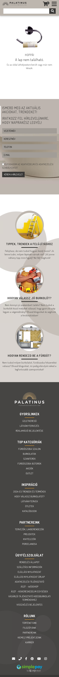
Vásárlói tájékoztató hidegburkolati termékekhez (29, 598)
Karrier (29, 642)
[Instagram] (45, 658)
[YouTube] (39, 658)
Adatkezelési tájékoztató (29, 581)
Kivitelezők (29, 539)
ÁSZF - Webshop (29, 586)
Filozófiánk (29, 627)
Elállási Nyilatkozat (29, 572)
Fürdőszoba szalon (29, 449)
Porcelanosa (29, 544)
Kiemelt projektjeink (29, 637)
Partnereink (29, 632)
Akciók (29, 468)
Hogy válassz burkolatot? (29, 496)
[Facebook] (26, 658)
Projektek (29, 534)
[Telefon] (20, 658)
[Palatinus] (54, 4)
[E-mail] (14, 658)
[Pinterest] (32, 658)
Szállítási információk (29, 567)
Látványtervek (29, 501)
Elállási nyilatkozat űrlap (29, 576)
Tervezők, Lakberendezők (29, 529)
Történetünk (29, 622)
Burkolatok (29, 453)
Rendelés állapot (29, 562)
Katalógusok (29, 511)
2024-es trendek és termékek (29, 491)
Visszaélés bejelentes (30, 604)
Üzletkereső (29, 421)
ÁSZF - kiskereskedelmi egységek (29, 591)
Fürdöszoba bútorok (29, 463)
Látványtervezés (29, 425)
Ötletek (29, 506)
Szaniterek (29, 458)
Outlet (29, 473)
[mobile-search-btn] (52, 11)
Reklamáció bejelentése (29, 430)
